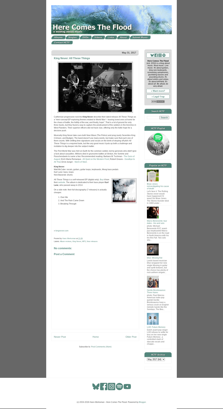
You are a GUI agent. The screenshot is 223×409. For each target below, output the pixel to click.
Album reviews (66, 241)
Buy (101, 179)
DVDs (86, 37)
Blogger (142, 402)
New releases (92, 241)
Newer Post (60, 336)
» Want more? (158, 91)
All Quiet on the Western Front (96, 159)
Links (111, 37)
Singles (72, 37)
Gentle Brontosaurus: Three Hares (156, 291)
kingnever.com (62, 231)
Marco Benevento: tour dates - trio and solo (157, 222)
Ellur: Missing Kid (154, 258)
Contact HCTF (62, 42)
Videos (98, 37)
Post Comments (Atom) (101, 347)
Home (96, 336)
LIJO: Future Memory (156, 327)
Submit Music (140, 37)
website (61, 182)
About (123, 37)
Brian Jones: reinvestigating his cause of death (158, 186)
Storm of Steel (80, 162)
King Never (76, 241)
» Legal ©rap (158, 96)
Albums (58, 37)
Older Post (131, 336)
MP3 (84, 241)
